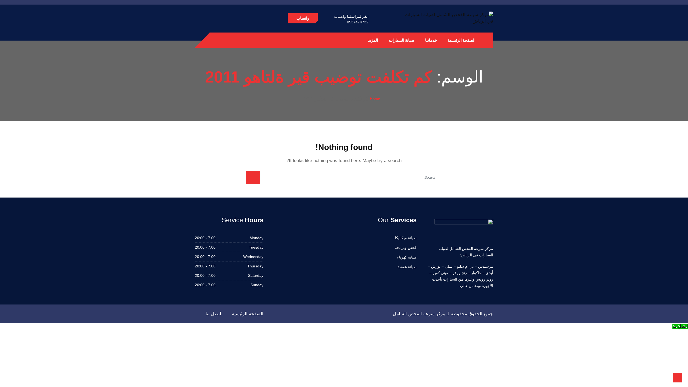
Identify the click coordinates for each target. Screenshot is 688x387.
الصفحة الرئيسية (461, 40)
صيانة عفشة (407, 267)
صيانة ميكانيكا (406, 238)
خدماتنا (431, 40)
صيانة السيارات (401, 40)
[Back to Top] (677, 377)
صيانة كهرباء (407, 257)
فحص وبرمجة (406, 247)
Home (375, 98)
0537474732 (357, 22)
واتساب (302, 18)
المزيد (373, 40)
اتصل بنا (213, 313)
